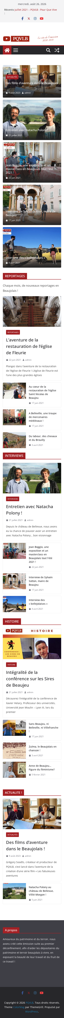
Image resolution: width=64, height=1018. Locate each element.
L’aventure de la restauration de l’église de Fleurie (29, 346)
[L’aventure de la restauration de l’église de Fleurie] (32, 311)
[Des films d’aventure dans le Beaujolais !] (32, 68)
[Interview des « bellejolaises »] (32, 247)
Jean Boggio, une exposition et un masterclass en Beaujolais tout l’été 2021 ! (29, 168)
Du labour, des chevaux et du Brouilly (43, 438)
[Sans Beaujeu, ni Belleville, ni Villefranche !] (14, 730)
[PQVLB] (7, 50)
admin (28, 92)
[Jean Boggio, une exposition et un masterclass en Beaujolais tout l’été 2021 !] (14, 557)
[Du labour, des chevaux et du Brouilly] (14, 440)
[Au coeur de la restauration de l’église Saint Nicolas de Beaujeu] (14, 395)
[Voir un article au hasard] (57, 50)
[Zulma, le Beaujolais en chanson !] (14, 751)
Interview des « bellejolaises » (25, 258)
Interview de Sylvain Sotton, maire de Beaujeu (30, 213)
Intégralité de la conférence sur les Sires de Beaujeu (30, 678)
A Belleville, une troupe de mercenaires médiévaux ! (43, 417)
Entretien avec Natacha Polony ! (27, 130)
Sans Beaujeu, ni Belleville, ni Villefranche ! (43, 727)
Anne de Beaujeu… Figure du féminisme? (42, 767)
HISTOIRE (11, 664)
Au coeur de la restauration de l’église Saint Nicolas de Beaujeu (42, 392)
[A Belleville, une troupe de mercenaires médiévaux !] (14, 419)
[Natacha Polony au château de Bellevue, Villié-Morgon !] (14, 893)
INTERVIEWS (12, 499)
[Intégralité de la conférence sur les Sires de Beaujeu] (32, 643)
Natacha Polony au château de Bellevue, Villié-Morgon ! (41, 890)
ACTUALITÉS (12, 77)
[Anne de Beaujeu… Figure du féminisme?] (14, 770)
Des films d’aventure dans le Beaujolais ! (32, 85)
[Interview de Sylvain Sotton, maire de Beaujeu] (32, 205)
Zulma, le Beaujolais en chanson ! (43, 748)
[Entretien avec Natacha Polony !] (32, 120)
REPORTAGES (12, 332)
